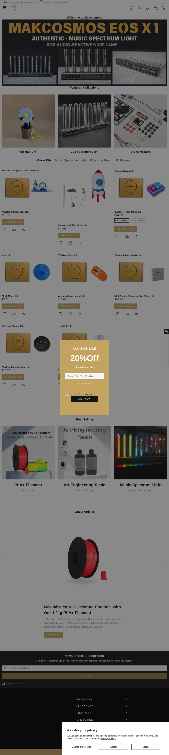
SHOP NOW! (84, 399)
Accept (113, 747)
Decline (146, 747)
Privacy (88, 394)
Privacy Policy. (108, 738)
